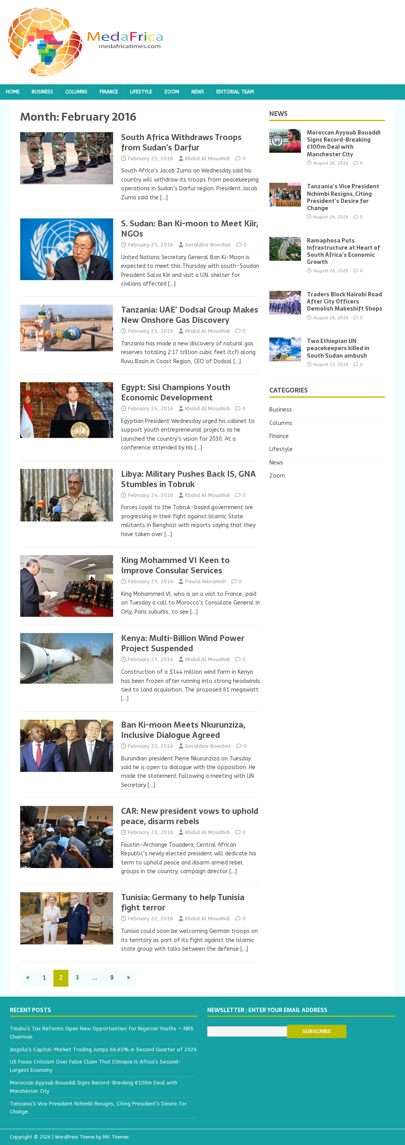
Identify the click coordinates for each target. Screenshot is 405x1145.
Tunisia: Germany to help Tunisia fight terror (182, 902)
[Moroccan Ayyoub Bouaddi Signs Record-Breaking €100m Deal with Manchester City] (285, 148)
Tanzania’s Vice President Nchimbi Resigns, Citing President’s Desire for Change (343, 197)
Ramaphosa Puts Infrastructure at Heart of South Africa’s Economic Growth (343, 251)
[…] (164, 197)
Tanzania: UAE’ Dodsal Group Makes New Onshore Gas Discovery (189, 314)
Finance (109, 92)
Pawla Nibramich (205, 581)
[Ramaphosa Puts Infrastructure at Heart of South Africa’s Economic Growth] (285, 255)
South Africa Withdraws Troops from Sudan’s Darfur (181, 142)
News (197, 92)
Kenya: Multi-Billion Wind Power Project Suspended (182, 643)
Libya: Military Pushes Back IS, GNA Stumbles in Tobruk (188, 479)
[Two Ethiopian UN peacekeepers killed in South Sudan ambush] (285, 356)
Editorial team (235, 92)
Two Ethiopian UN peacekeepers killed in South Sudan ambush (338, 348)
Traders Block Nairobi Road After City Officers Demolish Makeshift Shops (344, 301)
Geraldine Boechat (208, 245)
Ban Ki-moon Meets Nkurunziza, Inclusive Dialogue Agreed (183, 729)
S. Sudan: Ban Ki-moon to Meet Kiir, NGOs (189, 228)
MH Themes (116, 1137)
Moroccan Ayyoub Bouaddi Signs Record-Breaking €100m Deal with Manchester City (343, 143)
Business (42, 92)
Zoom (171, 92)
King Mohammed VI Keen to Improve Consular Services (175, 565)
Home (12, 92)
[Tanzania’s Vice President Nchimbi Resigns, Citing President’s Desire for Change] (285, 202)
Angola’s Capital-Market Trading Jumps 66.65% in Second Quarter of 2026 (103, 1049)
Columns (76, 92)
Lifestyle (141, 92)
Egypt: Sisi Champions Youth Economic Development (175, 392)
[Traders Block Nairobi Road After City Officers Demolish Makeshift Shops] (285, 310)
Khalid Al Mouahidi (207, 158)
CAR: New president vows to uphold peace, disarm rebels (189, 816)
